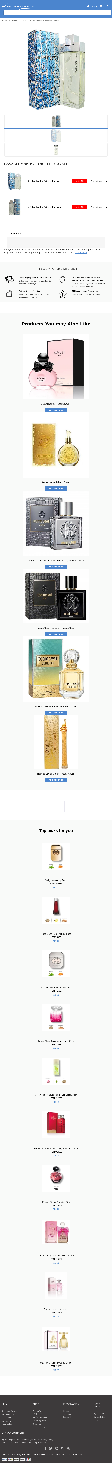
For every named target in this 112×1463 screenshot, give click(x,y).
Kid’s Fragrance (39, 1421)
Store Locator (8, 1414)
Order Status (99, 1417)
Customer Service (9, 1411)
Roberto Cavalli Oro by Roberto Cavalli (56, 774)
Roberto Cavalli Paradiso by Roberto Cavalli (56, 706)
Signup (97, 1424)
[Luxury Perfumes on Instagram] (61, 1448)
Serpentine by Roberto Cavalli (56, 482)
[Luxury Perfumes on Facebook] (44, 1448)
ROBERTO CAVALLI (19, 20)
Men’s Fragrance (40, 1417)
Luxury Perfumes (23, 1454)
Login (96, 1420)
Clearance (67, 1411)
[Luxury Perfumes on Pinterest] (55, 1448)
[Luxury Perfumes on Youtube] (67, 1448)
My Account (99, 1413)
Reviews (16, 233)
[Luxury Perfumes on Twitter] (49, 1448)
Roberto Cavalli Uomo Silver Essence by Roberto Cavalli (56, 560)
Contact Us (7, 1418)
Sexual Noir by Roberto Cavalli (56, 404)
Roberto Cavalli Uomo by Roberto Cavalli (56, 628)
